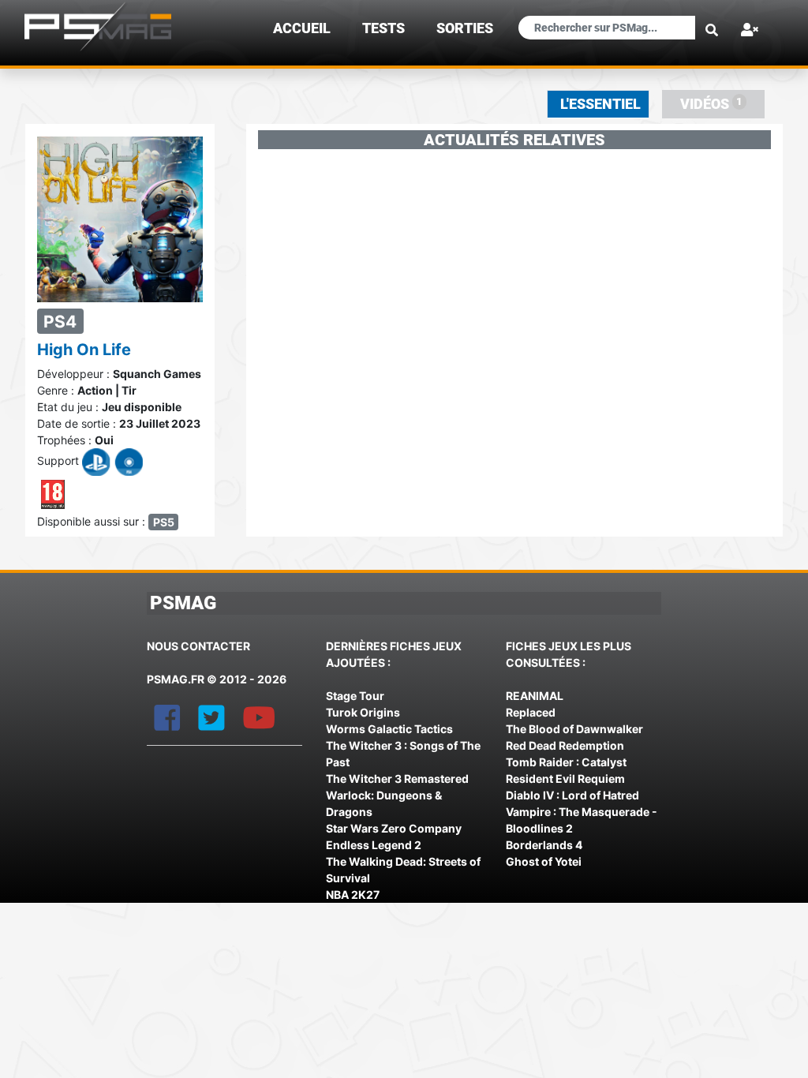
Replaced (531, 712)
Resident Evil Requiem (565, 778)
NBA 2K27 (353, 894)
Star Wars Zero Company (394, 828)
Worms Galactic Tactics (389, 729)
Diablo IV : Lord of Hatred (572, 795)
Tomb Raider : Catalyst (566, 762)
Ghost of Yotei (544, 861)
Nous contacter (198, 646)
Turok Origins (363, 712)
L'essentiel (600, 104)
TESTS (383, 28)
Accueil (302, 28)
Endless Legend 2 (373, 845)
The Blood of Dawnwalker (574, 729)
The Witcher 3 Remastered (397, 778)
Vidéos (711, 103)
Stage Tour (355, 695)
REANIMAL (534, 695)
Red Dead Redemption (565, 745)
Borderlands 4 (544, 845)
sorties (464, 28)
